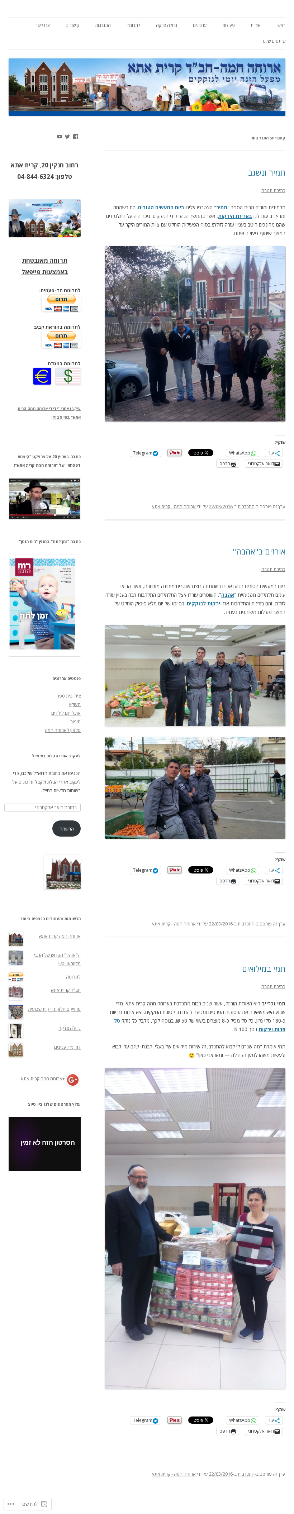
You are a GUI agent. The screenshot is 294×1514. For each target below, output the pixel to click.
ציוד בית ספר (69, 695)
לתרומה (133, 25)
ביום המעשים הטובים (161, 207)
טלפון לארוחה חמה (63, 730)
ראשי (280, 25)
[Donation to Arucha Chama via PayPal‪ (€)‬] (42, 383)
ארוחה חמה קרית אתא (60, 936)
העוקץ (75, 704)
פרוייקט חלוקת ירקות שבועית (54, 1009)
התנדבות (103, 25)
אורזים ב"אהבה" (259, 551)
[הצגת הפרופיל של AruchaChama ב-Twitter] (67, 136)
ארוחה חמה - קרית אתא (174, 506)
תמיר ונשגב (266, 172)
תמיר (221, 207)
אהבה (227, 594)
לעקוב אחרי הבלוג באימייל (56, 755)
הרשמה (67, 828)
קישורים (72, 25)
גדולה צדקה (166, 25)
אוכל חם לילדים (66, 713)
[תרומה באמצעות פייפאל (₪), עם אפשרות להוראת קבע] (61, 346)
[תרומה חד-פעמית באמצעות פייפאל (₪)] (61, 309)
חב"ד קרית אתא (66, 990)
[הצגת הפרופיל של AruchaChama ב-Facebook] (76, 136)
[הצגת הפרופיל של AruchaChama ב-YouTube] (59, 136)
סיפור (75, 721)
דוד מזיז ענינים (67, 1047)
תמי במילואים (263, 968)
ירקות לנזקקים (203, 603)
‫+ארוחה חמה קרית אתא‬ (43, 1078)
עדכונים (200, 25)
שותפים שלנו (274, 41)
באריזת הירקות (235, 216)
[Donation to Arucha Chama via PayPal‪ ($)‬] (66, 383)
